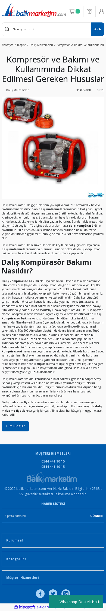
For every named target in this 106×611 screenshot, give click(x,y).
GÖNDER (96, 516)
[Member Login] (101, 11)
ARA (97, 29)
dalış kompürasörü (83, 225)
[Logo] (34, 10)
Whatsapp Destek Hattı (80, 601)
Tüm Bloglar (15, 426)
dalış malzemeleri (15, 249)
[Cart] (74, 11)
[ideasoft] (24, 607)
